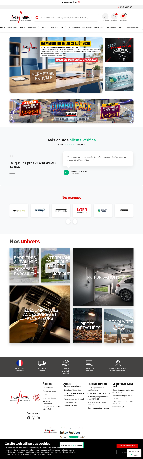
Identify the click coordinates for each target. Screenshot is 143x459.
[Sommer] (124, 210)
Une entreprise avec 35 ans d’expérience (123, 391)
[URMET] (61, 210)
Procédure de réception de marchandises (73, 394)
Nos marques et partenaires (98, 408)
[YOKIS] (82, 210)
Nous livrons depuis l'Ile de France (122, 396)
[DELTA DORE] (103, 210)
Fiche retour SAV (70, 402)
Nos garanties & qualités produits (96, 403)
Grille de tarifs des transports (98, 393)
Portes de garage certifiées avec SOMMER (97, 398)
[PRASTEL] (39, 210)
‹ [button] (68, 221)
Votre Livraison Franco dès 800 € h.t (123, 402)
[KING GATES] (18, 210)
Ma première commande (48, 402)
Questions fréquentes (72, 390)
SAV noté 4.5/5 (118, 407)
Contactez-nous (49, 391)
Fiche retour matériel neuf (73, 399)
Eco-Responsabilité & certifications (95, 389)
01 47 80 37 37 (126, 7)
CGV (45, 394)
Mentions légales (49, 398)
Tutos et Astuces (70, 406)
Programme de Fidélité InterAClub (52, 408)
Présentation (48, 388)
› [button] (74, 221)
